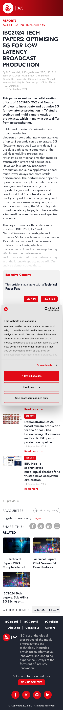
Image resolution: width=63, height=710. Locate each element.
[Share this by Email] (57, 526)
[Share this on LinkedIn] (49, 526)
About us (14, 628)
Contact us (32, 628)
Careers (50, 628)
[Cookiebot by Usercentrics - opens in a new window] (45, 309)
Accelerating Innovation (24, 25)
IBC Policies (51, 622)
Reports (9, 21)
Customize (29, 386)
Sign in (31, 299)
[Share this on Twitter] (40, 526)
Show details (44, 365)
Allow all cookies (31, 375)
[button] (57, 8)
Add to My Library (48, 510)
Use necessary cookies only (31, 398)
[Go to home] (13, 8)
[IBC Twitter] (26, 695)
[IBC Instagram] (37, 695)
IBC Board (11, 622)
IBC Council (31, 622)
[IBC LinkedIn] (48, 695)
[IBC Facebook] (15, 695)
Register (49, 299)
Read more (31, 409)
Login (37, 518)
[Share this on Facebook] (32, 526)
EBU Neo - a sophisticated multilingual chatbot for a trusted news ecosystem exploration (42, 472)
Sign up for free (31, 682)
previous (13, 501)
